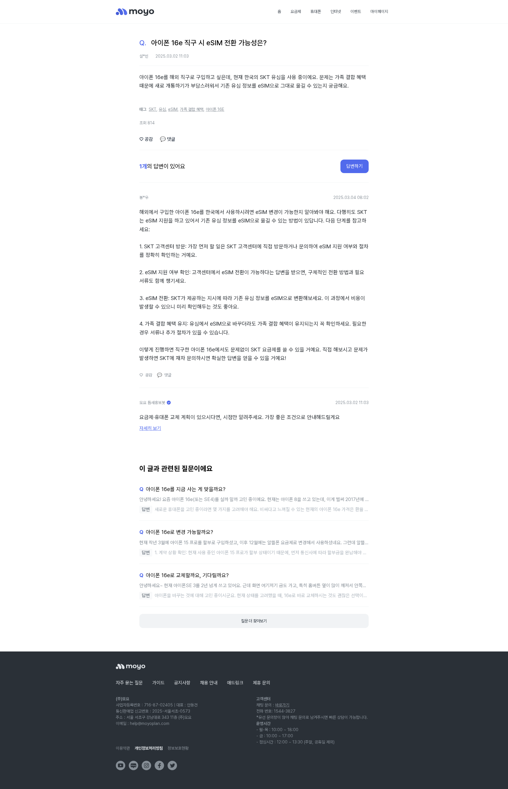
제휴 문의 (261, 683)
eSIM (173, 109)
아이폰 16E (215, 109)
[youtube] (120, 765)
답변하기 (354, 166)
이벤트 (355, 11)
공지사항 (182, 683)
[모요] (130, 666)
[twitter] (172, 765)
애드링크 (235, 683)
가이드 (158, 683)
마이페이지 (379, 11)
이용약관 (123, 748)
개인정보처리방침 (149, 748)
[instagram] (146, 765)
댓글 (167, 139)
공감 (146, 139)
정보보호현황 (178, 748)
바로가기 (282, 705)
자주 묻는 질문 (129, 683)
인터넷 (335, 11)
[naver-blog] (133, 765)
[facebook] (159, 765)
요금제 (295, 11)
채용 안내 (209, 683)
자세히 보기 (150, 428)
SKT (152, 109)
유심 (162, 109)
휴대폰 (315, 11)
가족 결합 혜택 (191, 109)
